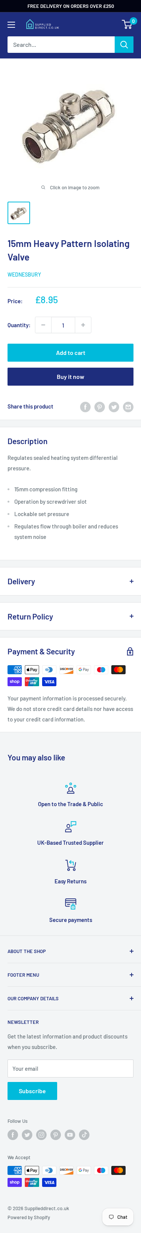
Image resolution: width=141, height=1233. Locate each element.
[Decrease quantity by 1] (43, 325)
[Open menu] (11, 25)
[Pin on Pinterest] (99, 406)
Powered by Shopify (29, 1217)
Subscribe (32, 1090)
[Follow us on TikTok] (84, 1135)
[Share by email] (128, 406)
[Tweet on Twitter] (114, 406)
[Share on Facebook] (85, 406)
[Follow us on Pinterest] (55, 1135)
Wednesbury (24, 274)
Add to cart (70, 352)
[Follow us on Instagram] (41, 1135)
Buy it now (70, 376)
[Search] (124, 44)
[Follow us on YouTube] (70, 1135)
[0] (127, 24)
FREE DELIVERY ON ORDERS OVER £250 (70, 6)
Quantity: (19, 325)
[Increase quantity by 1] (83, 325)
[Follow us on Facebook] (13, 1135)
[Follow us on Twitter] (27, 1135)
